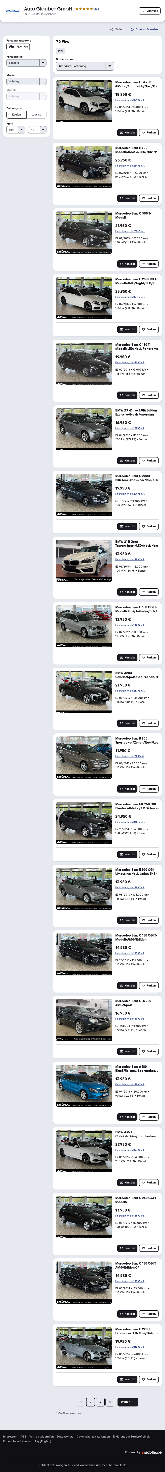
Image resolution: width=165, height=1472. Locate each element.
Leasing (36, 114)
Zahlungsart (14, 108)
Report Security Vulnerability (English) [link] (27, 1441)
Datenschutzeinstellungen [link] (93, 1436)
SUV (70, 1465)
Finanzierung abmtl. (129, 100)
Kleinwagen (59, 1465)
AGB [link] (23, 1436)
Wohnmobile (88, 1465)
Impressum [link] (10, 1436)
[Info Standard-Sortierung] (117, 66)
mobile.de (120, 1465)
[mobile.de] (152, 1452)
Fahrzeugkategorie (18, 40)
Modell (11, 90)
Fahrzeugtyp (14, 56)
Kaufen (16, 114)
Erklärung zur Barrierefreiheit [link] (131, 1436)
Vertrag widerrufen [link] (41, 1436)
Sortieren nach (65, 59)
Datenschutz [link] (65, 1436)
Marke (10, 75)
